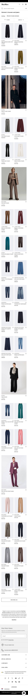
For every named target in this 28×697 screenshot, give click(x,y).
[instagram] (5, 678)
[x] (12, 678)
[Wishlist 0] (19, 4)
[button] (7, 20)
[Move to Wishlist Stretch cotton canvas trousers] (26, 66)
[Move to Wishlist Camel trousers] (26, 515)
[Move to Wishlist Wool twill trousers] (26, 201)
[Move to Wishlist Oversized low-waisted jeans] (26, 302)
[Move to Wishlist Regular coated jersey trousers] (26, 226)
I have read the (8, 639)
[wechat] (15, 681)
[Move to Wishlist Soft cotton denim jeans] (26, 277)
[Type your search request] (26, 8)
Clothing (3, 16)
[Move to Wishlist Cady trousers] (26, 395)
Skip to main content (5, 0)
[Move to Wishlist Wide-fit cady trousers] (26, 110)
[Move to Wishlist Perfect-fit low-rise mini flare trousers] (13, 420)
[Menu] (26, 4)
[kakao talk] (12, 681)
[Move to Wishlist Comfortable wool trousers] (13, 446)
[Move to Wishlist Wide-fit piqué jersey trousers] (26, 40)
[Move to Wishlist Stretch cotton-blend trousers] (26, 589)
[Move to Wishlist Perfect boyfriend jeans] (13, 302)
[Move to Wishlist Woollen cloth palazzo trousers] (26, 327)
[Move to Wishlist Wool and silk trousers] (13, 539)
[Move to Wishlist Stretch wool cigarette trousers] (13, 327)
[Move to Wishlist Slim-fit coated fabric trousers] (26, 252)
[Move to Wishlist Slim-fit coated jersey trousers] (13, 226)
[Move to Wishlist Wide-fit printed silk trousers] (13, 66)
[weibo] (8, 681)
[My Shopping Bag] (22, 4)
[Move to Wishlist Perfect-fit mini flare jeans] (13, 277)
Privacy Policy (11, 639)
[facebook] (8, 678)
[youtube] (15, 678)
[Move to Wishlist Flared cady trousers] (13, 159)
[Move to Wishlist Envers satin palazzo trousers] (13, 252)
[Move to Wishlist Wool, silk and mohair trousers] (26, 420)
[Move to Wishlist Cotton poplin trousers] (26, 135)
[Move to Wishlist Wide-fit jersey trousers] (26, 159)
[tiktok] (19, 678)
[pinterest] (22, 678)
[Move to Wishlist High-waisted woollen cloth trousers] (13, 40)
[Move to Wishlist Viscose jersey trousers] (13, 589)
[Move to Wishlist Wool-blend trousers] (13, 135)
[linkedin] (19, 681)
